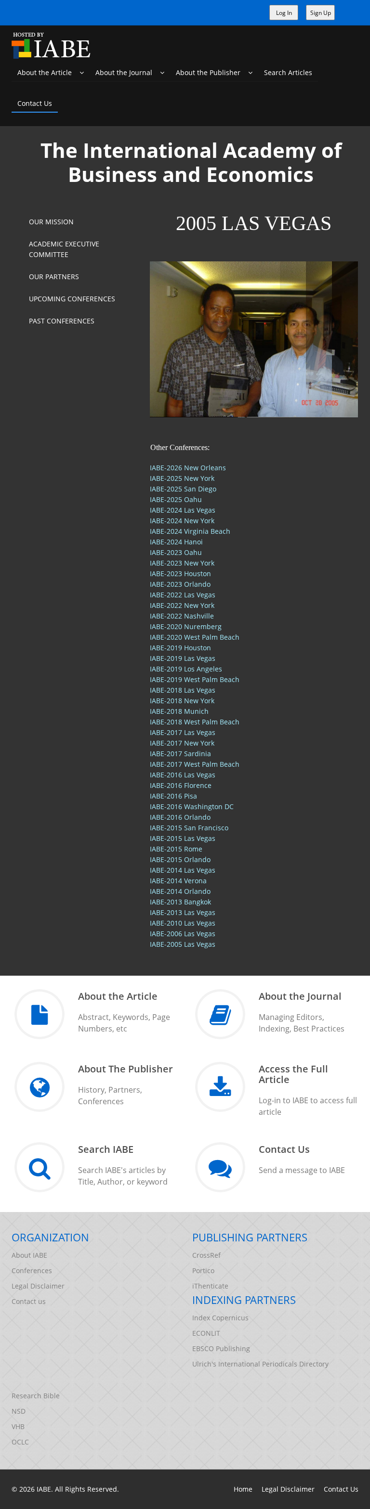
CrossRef (206, 1255)
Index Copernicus (220, 1317)
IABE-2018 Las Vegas (182, 690)
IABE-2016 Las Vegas (182, 774)
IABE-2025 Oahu (176, 499)
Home (243, 1489)
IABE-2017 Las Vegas (182, 732)
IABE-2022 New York (182, 605)
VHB (18, 1426)
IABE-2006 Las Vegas (182, 933)
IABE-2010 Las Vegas (182, 923)
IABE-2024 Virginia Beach (190, 531)
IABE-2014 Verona (178, 880)
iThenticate (210, 1285)
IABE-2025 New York (182, 478)
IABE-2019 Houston (180, 647)
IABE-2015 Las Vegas (182, 838)
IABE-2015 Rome (176, 848)
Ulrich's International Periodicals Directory (260, 1363)
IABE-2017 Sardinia (180, 753)
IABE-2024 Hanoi (176, 541)
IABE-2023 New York (182, 562)
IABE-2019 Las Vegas (182, 658)
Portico (203, 1270)
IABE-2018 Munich (179, 711)
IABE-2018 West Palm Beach (194, 721)
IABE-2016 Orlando (180, 817)
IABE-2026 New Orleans (188, 467)
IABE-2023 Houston (180, 573)
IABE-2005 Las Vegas (182, 944)
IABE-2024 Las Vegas (182, 510)
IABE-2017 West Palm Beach (194, 764)
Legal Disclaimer (38, 1285)
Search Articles (288, 72)
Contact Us (34, 103)
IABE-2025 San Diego (183, 488)
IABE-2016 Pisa (173, 795)
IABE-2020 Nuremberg (186, 626)
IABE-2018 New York (182, 700)
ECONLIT (206, 1333)
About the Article (48, 72)
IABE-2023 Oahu (176, 552)
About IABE (29, 1255)
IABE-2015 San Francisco (189, 827)
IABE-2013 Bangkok (180, 901)
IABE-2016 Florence (180, 785)
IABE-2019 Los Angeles (186, 668)
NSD (19, 1411)
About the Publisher (212, 72)
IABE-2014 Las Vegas (182, 870)
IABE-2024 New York (182, 520)
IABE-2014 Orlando (180, 891)
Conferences (32, 1270)
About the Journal (127, 72)
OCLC (20, 1441)
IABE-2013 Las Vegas (182, 912)
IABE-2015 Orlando (180, 859)
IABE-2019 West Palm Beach (194, 679)
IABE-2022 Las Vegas (182, 594)
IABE (44, 1489)
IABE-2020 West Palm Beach (194, 637)
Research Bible (36, 1395)
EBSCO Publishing (221, 1348)
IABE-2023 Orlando (180, 584)
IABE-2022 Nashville (182, 615)
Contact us (29, 1301)
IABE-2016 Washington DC (192, 806)
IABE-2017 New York (182, 743)
